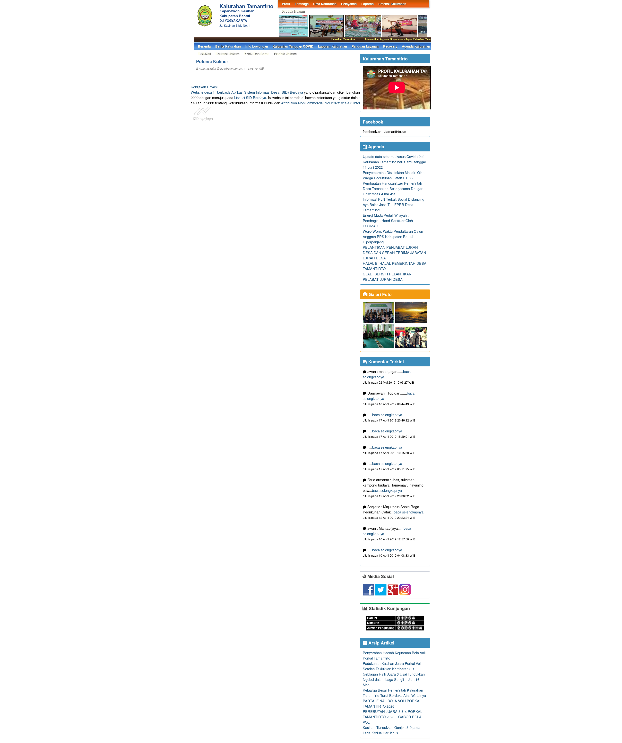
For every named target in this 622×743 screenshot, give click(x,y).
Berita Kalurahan (228, 46)
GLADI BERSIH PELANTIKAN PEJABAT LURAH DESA (387, 276)
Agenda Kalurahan (416, 46)
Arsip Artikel (380, 643)
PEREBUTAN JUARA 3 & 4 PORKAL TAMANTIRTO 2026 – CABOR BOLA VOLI (392, 717)
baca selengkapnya (387, 414)
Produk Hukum (293, 11)
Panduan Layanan (365, 46)
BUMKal (204, 53)
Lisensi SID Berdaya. (250, 97)
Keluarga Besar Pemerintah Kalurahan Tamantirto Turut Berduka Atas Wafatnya (394, 692)
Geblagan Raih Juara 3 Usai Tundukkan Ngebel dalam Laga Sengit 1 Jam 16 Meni (394, 679)
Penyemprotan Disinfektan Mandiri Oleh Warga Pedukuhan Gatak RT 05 (393, 175)
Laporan (367, 3)
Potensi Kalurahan (392, 3)
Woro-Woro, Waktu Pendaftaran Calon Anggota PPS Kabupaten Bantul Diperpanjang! (393, 236)
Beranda (204, 46)
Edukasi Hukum (227, 53)
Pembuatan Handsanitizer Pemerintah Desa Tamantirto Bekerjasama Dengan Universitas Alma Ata (393, 188)
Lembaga (302, 3)
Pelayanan (349, 3)
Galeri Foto (379, 294)
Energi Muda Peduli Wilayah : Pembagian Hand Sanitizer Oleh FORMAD (388, 220)
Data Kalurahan (325, 3)
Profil (286, 3)
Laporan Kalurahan (332, 46)
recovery (390, 46)
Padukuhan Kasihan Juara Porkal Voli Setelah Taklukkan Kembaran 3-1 (392, 666)
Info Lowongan (256, 46)
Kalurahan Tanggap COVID (293, 46)
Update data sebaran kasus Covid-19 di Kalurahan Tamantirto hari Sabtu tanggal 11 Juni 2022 (394, 162)
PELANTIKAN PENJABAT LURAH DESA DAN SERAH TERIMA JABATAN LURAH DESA (394, 252)
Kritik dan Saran (256, 53)
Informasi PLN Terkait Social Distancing (393, 199)
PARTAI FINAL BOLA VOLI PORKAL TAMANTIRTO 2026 (392, 703)
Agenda (375, 146)
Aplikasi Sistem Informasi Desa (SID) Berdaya (267, 92)
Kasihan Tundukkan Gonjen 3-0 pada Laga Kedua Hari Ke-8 (391, 730)
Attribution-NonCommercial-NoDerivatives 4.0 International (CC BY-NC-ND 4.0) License (349, 102)
